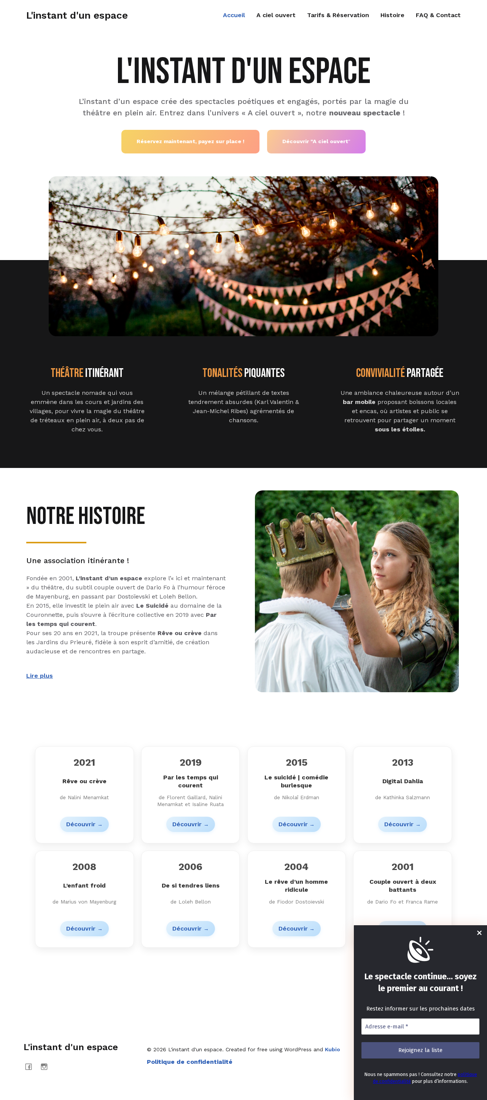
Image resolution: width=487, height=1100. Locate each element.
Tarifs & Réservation (338, 15)
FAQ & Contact (438, 15)
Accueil (234, 15)
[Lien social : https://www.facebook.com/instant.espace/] (31, 1066)
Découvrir (80, 824)
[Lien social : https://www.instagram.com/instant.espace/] (47, 1066)
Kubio (332, 1049)
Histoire (392, 15)
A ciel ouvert (276, 15)
